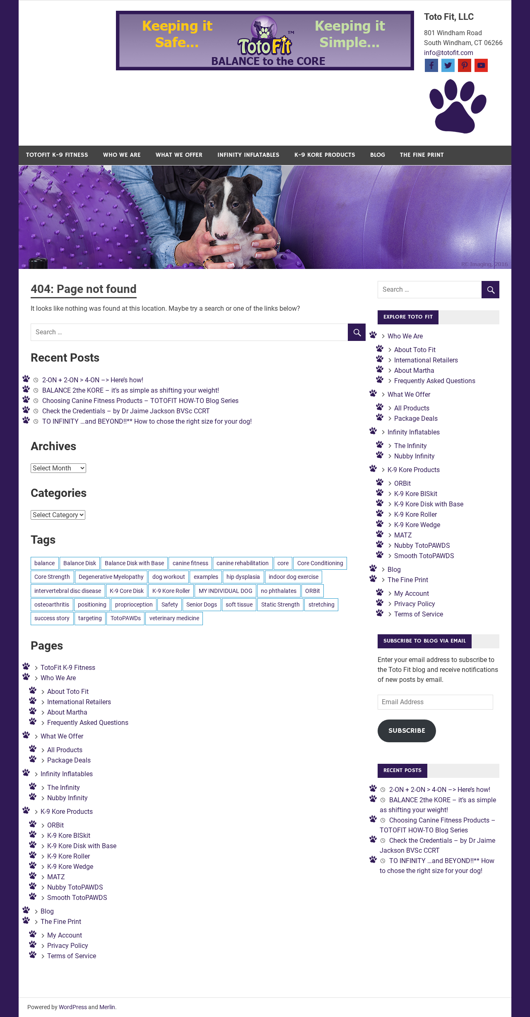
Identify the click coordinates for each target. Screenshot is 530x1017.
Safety (169, 604)
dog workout (168, 576)
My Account (64, 935)
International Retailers (79, 702)
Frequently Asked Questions (87, 723)
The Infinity (63, 788)
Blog (377, 155)
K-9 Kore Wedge (70, 867)
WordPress (73, 1007)
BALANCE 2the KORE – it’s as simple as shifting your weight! (130, 390)
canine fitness (190, 563)
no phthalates (278, 591)
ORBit (312, 591)
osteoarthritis (51, 604)
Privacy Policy (67, 946)
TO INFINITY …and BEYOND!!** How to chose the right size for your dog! (147, 421)
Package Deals (69, 760)
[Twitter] (448, 65)
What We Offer (179, 155)
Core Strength (52, 576)
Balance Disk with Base (134, 563)
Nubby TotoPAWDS (75, 887)
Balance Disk (79, 563)
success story (52, 618)
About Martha (67, 712)
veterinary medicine (174, 618)
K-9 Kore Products (324, 155)
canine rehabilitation (243, 563)
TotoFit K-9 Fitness (57, 155)
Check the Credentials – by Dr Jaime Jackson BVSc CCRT (126, 411)
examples (206, 576)
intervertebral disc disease (67, 591)
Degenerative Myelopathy (111, 576)
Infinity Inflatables (248, 155)
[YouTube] (481, 65)
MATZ (56, 877)
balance (44, 563)
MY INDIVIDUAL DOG (226, 591)
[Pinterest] (464, 65)
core (283, 563)
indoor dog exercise (293, 576)
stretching (321, 604)
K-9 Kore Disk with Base (81, 846)
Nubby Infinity (67, 798)
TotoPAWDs (126, 618)
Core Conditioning (320, 563)
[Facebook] (431, 65)
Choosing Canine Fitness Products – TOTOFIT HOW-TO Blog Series (140, 401)
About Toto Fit (68, 692)
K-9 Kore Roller (171, 591)
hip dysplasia (243, 576)
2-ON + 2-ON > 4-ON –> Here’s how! (92, 380)
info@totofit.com (448, 53)
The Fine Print (422, 155)
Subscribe (406, 730)
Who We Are (122, 155)
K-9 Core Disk (127, 591)
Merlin (107, 1007)
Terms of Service (71, 956)
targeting (90, 618)
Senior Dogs (201, 604)
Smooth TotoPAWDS (77, 898)
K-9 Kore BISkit (68, 836)
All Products (64, 750)
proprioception (134, 604)
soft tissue (239, 604)
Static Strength (280, 604)
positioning (92, 604)
